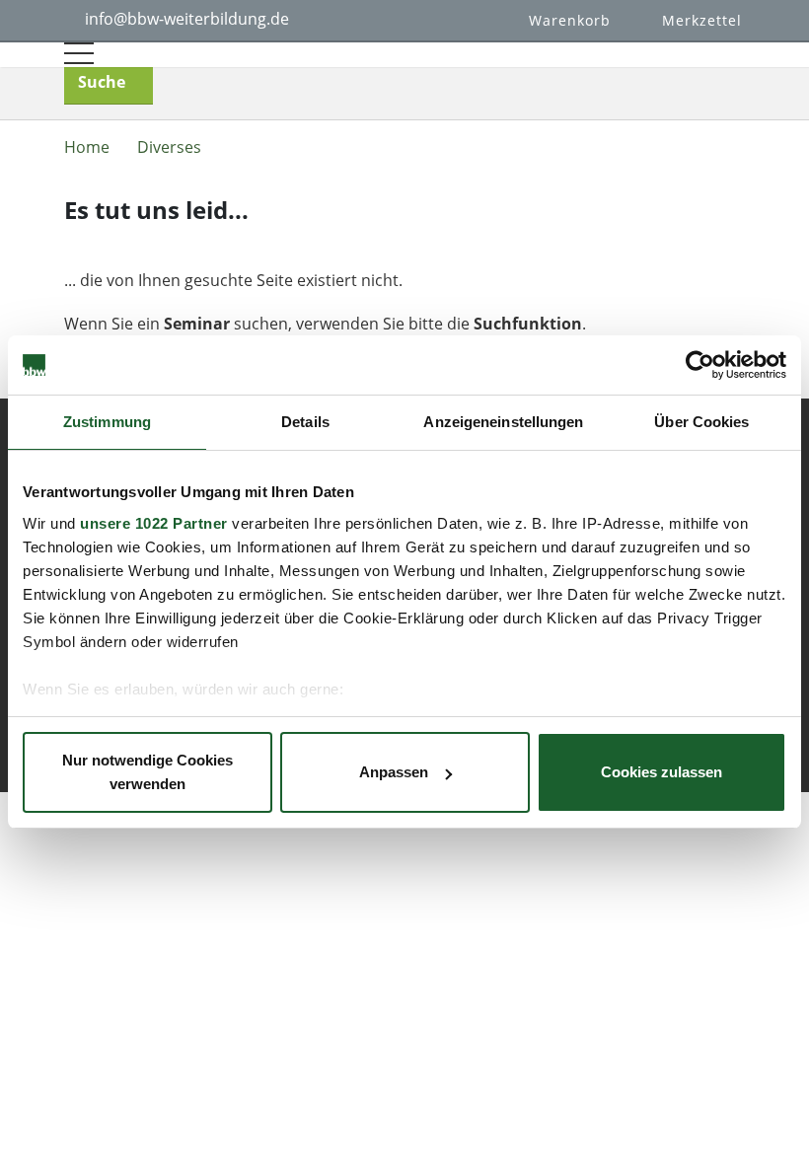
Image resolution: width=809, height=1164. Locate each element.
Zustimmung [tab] (107, 421)
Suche (101, 82)
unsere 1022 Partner (154, 523)
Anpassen (393, 772)
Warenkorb (570, 20)
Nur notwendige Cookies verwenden (147, 772)
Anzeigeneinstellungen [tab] (503, 421)
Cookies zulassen (661, 772)
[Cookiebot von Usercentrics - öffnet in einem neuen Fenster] (700, 365)
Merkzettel (702, 20)
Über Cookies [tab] (701, 421)
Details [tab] (305, 421)
